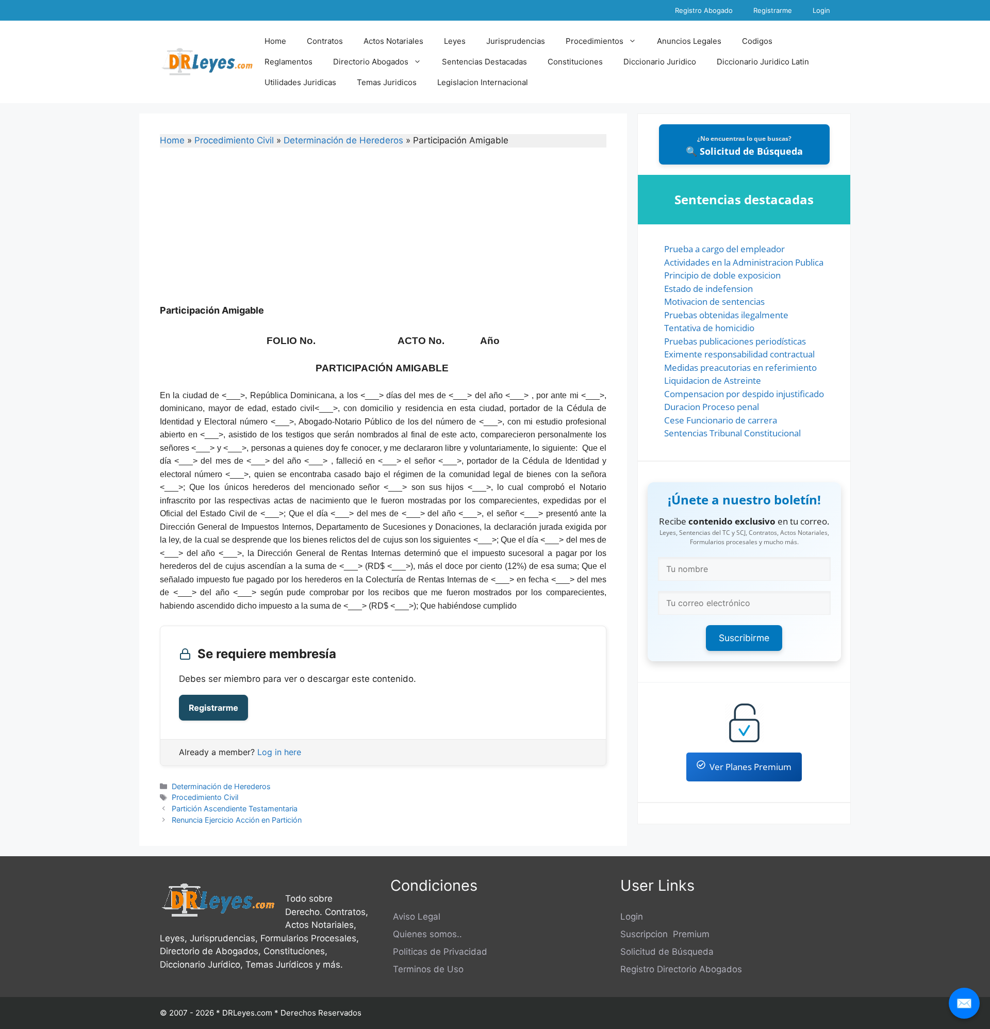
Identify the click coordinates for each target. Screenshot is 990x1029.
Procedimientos (594, 41)
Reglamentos (288, 62)
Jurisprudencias (515, 41)
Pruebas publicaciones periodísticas (735, 341)
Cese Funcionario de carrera (720, 420)
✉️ (964, 1003)
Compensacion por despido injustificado (744, 394)
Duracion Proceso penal (711, 407)
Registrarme (772, 10)
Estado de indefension (708, 289)
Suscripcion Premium (665, 934)
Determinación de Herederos (343, 140)
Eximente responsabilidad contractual (739, 354)
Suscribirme (744, 637)
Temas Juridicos (387, 82)
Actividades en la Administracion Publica (743, 262)
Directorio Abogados (370, 62)
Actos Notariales (393, 41)
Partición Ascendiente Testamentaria (235, 808)
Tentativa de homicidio (709, 328)
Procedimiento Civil (234, 140)
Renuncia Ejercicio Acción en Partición (237, 819)
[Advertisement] (383, 232)
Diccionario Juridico (659, 62)
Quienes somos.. (426, 934)
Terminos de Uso (427, 969)
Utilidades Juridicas (300, 82)
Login (821, 10)
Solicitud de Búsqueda (667, 951)
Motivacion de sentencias (714, 301)
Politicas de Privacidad (438, 951)
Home (275, 41)
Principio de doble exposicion (722, 275)
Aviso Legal (415, 916)
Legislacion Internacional (482, 82)
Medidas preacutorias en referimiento (740, 367)
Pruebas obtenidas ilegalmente (726, 315)
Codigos (757, 41)
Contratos (325, 41)
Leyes (455, 41)
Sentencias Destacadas (484, 62)
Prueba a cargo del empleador (724, 249)
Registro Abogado (704, 10)
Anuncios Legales (689, 41)
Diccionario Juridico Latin (763, 62)
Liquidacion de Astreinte (712, 380)
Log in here (279, 752)
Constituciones (575, 62)
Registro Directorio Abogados (681, 969)
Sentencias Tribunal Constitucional (732, 433)
